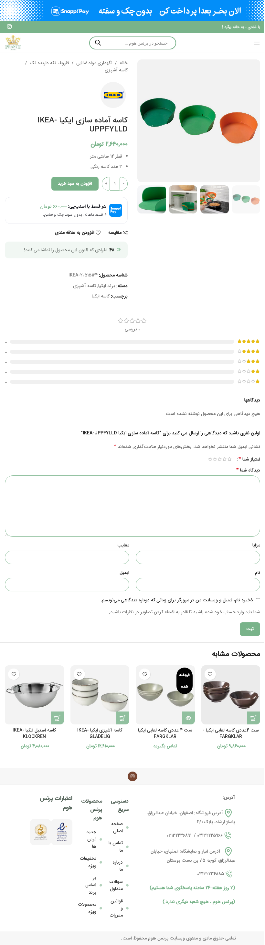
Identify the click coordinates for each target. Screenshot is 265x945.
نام (257, 572)
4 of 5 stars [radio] (214, 459)
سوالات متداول (116, 885)
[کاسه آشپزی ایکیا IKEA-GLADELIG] (100, 694)
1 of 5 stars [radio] (229, 459)
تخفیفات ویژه (88, 862)
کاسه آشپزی (116, 70)
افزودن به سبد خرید (75, 183)
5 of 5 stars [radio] (209, 459)
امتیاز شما (249, 459)
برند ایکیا (106, 285)
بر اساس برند (90, 885)
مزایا (256, 545)
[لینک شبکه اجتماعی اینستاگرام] (9, 27)
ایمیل (124, 572)
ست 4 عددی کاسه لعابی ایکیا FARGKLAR (165, 733)
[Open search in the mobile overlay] (132, 43)
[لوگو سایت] (13, 42)
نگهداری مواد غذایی (94, 63)
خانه (124, 63)
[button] (253, 717)
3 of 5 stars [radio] (219, 459)
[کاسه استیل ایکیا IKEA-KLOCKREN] (34, 694)
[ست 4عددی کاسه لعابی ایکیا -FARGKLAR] (230, 694)
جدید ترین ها (91, 839)
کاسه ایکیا (101, 296)
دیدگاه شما (248, 470)
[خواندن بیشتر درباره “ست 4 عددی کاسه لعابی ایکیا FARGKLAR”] (188, 717)
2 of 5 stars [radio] (224, 459)
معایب (123, 545)
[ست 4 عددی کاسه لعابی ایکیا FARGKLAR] (165, 694)
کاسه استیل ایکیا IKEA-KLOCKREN (34, 733)
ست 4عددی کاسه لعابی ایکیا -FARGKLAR (231, 733)
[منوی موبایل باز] (256, 42)
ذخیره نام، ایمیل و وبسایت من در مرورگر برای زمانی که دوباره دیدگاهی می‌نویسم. (177, 600)
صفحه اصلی (117, 827)
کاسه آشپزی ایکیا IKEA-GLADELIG (99, 733)
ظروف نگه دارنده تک (49, 63)
